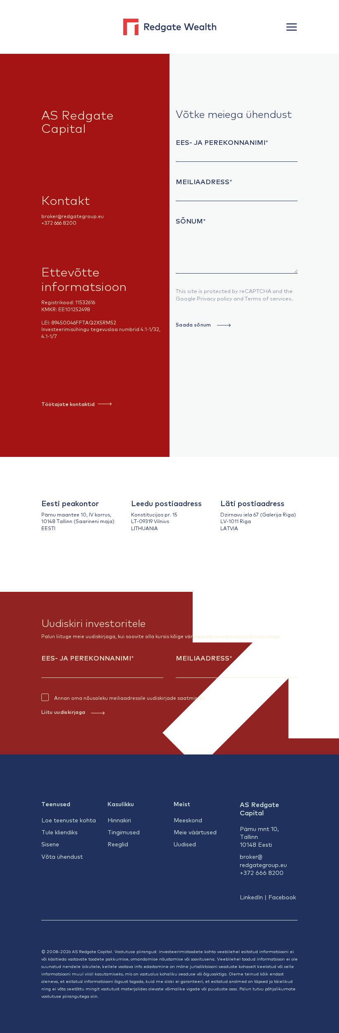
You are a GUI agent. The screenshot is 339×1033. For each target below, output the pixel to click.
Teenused (55, 803)
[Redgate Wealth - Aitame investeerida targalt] (169, 27)
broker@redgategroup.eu (72, 216)
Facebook (282, 897)
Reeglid (117, 844)
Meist (182, 803)
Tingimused (123, 832)
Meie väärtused (195, 832)
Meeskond (188, 820)
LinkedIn (251, 897)
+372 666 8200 (58, 222)
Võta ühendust (62, 856)
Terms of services (268, 298)
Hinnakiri (119, 820)
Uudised (185, 844)
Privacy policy (214, 298)
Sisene (50, 844)
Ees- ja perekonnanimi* (222, 142)
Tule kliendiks (59, 832)
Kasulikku (120, 803)
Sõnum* (191, 220)
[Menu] (291, 26)
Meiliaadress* (204, 181)
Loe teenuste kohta (68, 820)
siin (94, 996)
